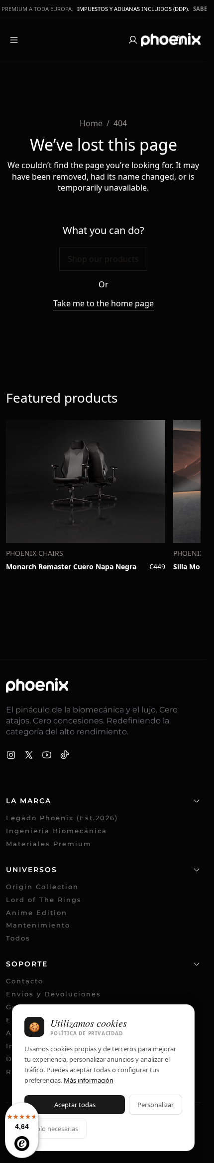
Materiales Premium (49, 844)
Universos (31, 869)
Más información (88, 1080)
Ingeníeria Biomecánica (56, 831)
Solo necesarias (55, 1128)
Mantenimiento (38, 925)
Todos (18, 938)
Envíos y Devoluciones (53, 994)
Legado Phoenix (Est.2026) (62, 818)
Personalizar (155, 1104)
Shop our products (103, 258)
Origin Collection (42, 887)
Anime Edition (36, 913)
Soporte (27, 963)
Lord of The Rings (44, 900)
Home (91, 123)
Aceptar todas (75, 1104)
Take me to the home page (103, 303)
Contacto (24, 981)
